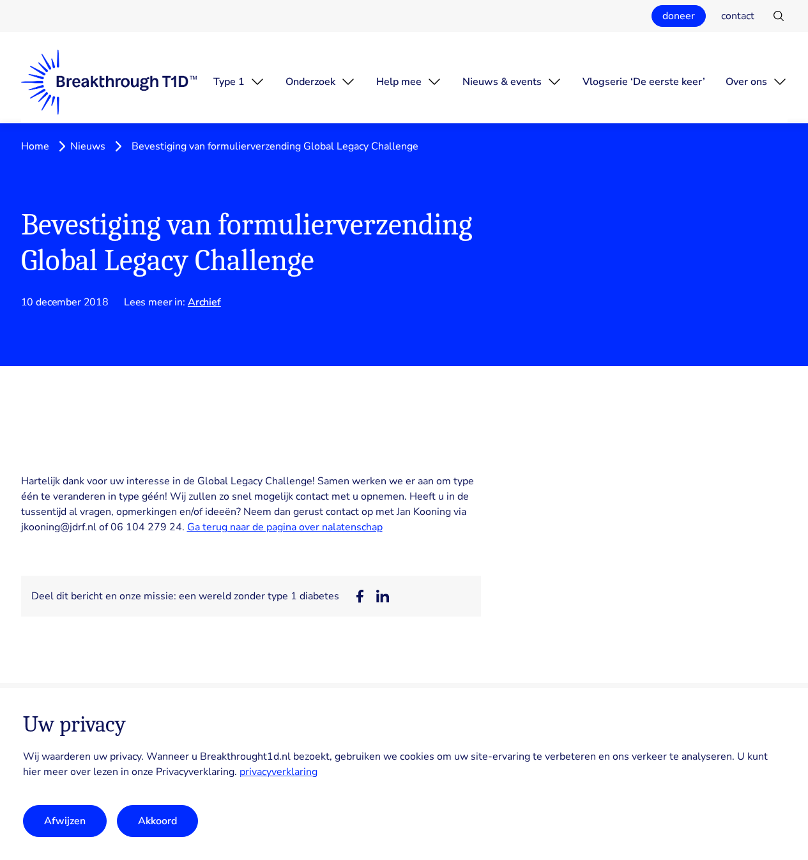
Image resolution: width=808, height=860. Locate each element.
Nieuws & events (502, 82)
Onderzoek (310, 82)
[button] (359, 596)
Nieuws (87, 146)
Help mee (399, 82)
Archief (204, 302)
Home (35, 146)
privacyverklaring (278, 772)
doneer (678, 16)
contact (737, 16)
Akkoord (157, 821)
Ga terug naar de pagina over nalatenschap (285, 527)
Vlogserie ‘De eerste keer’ (644, 82)
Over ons (746, 82)
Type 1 (229, 82)
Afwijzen (65, 821)
